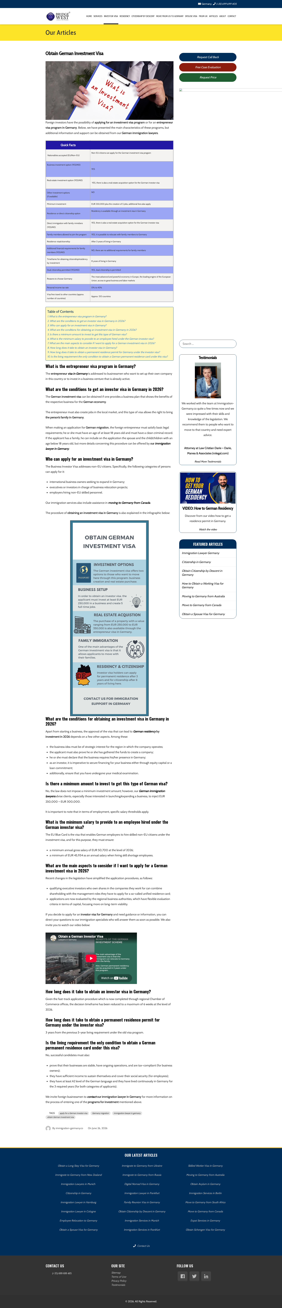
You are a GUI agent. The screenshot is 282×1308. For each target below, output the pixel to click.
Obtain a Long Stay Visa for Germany (78, 1165)
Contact (232, 16)
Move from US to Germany (169, 16)
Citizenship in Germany (196, 562)
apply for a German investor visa (73, 1113)
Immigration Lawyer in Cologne (78, 1211)
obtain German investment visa (60, 1117)
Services (98, 16)
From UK (203, 16)
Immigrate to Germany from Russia (141, 1174)
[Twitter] (194, 1276)
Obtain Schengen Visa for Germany (205, 1229)
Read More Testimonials (208, 461)
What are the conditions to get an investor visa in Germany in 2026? (87, 321)
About (222, 16)
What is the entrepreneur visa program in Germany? (77, 316)
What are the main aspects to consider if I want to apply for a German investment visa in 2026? (102, 343)
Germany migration (100, 1113)
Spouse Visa (191, 16)
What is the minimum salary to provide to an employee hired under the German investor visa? (102, 338)
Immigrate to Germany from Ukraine (142, 1165)
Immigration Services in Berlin (205, 1193)
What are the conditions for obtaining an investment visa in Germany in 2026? (93, 329)
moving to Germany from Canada (129, 503)
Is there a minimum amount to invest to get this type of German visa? (88, 334)
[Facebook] (183, 1276)
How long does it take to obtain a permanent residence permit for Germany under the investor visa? (105, 352)
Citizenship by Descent (143, 16)
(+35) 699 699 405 (226, 3)
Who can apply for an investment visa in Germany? (78, 325)
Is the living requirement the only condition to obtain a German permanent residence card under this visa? (109, 356)
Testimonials (118, 1284)
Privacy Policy (118, 1280)
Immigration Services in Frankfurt (142, 1229)
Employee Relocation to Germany (78, 1220)
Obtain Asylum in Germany (205, 1184)
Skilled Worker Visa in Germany (205, 1165)
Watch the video (208, 529)
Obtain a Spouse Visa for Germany (203, 614)
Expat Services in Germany (205, 1220)
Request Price (208, 77)
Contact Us (143, 1245)
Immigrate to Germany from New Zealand (78, 1174)
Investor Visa (111, 16)
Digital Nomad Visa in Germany (141, 1184)
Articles (213, 16)
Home (89, 16)
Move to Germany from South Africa (205, 1202)
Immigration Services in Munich (142, 1220)
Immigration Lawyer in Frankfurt (141, 1193)
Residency (125, 16)
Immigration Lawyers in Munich (78, 1184)
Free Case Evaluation (208, 67)
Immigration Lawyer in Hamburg (78, 1202)
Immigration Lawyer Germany (200, 553)
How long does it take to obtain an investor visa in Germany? (83, 347)
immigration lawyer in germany (127, 1113)
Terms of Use (118, 1276)
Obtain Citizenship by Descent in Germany (202, 572)
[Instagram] (206, 1276)
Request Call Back (208, 57)
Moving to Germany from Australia (203, 596)
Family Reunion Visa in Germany (142, 1202)
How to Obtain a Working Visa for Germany (202, 585)
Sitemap (115, 1272)
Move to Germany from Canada (201, 605)
